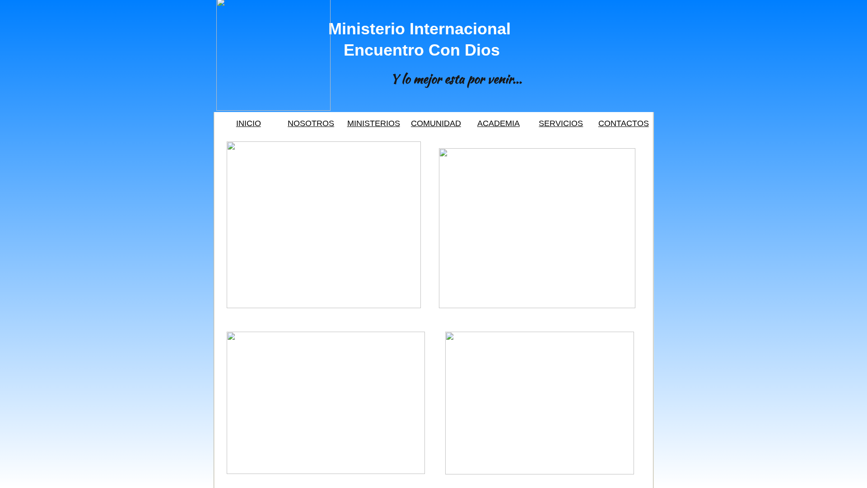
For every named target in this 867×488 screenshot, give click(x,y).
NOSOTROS (311, 123)
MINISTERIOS (373, 123)
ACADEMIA (498, 123)
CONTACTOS (623, 123)
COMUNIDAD (436, 123)
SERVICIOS (561, 123)
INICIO (248, 123)
